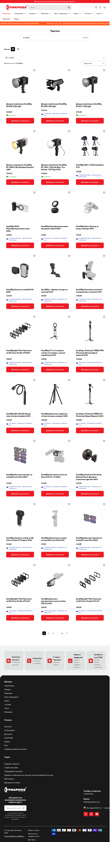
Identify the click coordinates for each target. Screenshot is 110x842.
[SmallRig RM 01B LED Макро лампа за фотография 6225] (20, 391)
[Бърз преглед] (32, 73)
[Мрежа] (13, 49)
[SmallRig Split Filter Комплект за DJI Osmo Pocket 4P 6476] (20, 579)
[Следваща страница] (65, 633)
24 (61, 633)
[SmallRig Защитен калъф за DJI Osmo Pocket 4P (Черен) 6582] (20, 517)
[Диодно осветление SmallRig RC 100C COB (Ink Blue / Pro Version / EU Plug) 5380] (54, 145)
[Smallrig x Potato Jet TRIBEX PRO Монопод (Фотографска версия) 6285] (88, 328)
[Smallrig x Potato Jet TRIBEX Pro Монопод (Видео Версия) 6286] (88, 391)
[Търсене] (69, 7)
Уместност (86, 63)
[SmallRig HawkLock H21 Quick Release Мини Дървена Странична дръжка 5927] (88, 454)
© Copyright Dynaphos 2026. (12, 834)
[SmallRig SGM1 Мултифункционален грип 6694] (20, 205)
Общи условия (33, 833)
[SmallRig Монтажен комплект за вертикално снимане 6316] (88, 268)
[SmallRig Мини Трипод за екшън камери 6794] (88, 205)
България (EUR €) (92, 810)
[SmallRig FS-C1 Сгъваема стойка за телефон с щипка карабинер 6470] (54, 328)
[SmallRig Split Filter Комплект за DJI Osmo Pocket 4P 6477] (88, 579)
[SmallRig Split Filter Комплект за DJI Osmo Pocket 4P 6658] (20, 328)
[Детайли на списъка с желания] (96, 7)
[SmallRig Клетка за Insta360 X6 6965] (20, 268)
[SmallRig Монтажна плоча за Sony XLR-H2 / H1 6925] (54, 454)
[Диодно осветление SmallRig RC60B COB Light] (20, 84)
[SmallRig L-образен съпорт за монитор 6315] (54, 268)
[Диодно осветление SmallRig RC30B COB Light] (54, 84)
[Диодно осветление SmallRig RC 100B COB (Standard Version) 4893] (20, 145)
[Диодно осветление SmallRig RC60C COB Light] (88, 84)
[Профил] (100, 7)
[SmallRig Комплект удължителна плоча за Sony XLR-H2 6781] (54, 579)
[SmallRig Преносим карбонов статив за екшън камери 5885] (54, 391)
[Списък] (18, 49)
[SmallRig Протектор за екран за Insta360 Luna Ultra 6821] (54, 517)
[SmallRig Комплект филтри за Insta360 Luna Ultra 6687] (20, 454)
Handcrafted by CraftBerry (14, 839)
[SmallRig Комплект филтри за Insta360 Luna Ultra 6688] (88, 517)
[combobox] (50, 7)
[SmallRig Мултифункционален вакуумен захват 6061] (54, 205)
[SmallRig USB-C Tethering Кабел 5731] (88, 145)
